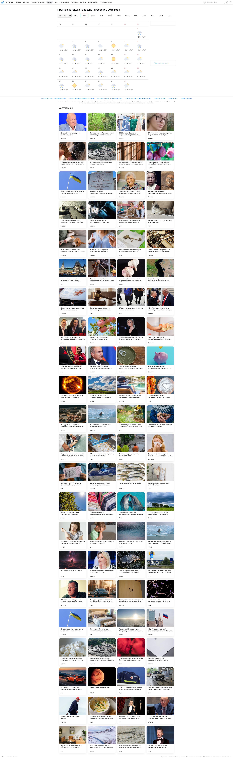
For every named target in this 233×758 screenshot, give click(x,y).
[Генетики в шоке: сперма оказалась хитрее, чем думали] (160, 593)
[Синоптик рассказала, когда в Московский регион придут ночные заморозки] (131, 564)
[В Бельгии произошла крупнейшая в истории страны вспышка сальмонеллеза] (160, 331)
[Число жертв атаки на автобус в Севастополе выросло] (72, 301)
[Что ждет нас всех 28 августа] (72, 564)
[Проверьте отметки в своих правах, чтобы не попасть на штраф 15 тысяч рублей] (72, 477)
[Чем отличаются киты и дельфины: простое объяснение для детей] (131, 506)
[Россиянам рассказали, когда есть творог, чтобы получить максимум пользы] (72, 652)
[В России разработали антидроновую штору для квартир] (160, 652)
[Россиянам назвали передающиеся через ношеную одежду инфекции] (102, 506)
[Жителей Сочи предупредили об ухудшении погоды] (131, 535)
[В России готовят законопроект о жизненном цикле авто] (102, 447)
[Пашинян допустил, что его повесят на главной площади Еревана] (102, 360)
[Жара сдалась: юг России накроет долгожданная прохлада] (102, 272)
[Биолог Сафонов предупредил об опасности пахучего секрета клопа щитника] (72, 535)
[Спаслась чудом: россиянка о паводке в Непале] (131, 447)
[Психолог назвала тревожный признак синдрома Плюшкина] (160, 243)
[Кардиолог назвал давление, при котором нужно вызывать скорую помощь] (72, 447)
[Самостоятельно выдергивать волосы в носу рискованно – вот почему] (160, 447)
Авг (135, 15)
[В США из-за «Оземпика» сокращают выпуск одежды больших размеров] (131, 126)
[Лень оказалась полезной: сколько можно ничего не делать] (72, 243)
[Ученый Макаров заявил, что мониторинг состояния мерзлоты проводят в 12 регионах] (102, 739)
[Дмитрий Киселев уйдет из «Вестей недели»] (72, 126)
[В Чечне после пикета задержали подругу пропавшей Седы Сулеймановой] (160, 126)
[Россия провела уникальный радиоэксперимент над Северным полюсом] (102, 418)
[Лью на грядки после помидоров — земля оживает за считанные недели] (131, 418)
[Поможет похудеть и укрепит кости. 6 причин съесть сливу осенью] (160, 156)
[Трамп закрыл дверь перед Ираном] (72, 710)
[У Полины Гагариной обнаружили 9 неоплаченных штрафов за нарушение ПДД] (131, 331)
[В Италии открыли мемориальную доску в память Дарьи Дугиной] (102, 185)
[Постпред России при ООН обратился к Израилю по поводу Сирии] (160, 710)
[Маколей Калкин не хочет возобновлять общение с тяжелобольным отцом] (160, 739)
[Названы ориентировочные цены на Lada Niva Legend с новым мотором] (160, 681)
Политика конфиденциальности (176, 756)
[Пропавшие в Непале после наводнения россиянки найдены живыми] (102, 652)
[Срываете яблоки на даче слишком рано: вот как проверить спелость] (102, 331)
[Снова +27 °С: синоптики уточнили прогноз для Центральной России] (72, 506)
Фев (84, 15)
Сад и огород (172, 98)
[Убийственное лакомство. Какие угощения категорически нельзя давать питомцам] (72, 156)
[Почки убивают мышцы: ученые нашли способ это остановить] (131, 681)
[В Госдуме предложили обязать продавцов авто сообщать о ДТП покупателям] (102, 593)
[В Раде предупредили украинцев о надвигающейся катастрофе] (72, 185)
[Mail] (2, 2)
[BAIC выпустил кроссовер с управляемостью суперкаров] (72, 681)
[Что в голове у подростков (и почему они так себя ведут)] (131, 214)
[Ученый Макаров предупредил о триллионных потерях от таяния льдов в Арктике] (160, 535)
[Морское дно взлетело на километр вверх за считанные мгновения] (102, 389)
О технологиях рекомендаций (194, 756)
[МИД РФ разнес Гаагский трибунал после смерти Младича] (160, 622)
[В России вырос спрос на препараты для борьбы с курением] (102, 243)
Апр (101, 15)
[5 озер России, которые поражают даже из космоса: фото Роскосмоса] (160, 272)
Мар (93, 15)
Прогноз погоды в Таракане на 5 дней (81, 98)
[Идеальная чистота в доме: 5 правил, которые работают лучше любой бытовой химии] (72, 739)
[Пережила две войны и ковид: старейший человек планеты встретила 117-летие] (131, 185)
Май (110, 15)
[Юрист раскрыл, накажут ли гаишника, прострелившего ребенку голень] (102, 301)
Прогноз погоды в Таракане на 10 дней (138, 98)
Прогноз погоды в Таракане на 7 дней (109, 98)
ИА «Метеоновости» (226, 756)
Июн (119, 15)
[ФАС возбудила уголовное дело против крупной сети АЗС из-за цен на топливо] (160, 564)
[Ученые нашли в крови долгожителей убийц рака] (102, 214)
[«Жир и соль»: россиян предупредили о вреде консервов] (131, 360)
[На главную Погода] (8, 2)
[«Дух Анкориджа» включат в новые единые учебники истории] (160, 301)
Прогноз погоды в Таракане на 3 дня (53, 98)
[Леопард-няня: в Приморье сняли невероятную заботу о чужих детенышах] (102, 126)
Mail (3, 756)
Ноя (161, 15)
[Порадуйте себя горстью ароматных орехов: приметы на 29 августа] (72, 418)
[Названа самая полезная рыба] (131, 477)
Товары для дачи (186, 98)
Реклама (15, 756)
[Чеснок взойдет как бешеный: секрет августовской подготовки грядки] (131, 272)
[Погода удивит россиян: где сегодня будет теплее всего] (160, 506)
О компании (9, 756)
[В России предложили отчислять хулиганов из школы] (131, 301)
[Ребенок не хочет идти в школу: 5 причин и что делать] (102, 535)
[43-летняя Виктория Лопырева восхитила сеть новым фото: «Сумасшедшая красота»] (131, 710)
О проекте (163, 756)
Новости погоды (159, 98)
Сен (144, 15)
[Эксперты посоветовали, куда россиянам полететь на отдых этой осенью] (131, 389)
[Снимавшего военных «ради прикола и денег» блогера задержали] (102, 477)
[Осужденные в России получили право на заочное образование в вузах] (131, 156)
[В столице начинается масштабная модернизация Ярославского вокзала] (72, 272)
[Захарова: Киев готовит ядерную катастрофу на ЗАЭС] (102, 564)
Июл (127, 15)
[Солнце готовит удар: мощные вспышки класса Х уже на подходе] (72, 389)
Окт (152, 15)
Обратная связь (207, 756)
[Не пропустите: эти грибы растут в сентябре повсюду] (160, 418)
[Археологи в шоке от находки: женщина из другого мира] (131, 243)
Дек (169, 15)
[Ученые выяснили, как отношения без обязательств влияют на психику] (131, 652)
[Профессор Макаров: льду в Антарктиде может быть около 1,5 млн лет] (131, 622)
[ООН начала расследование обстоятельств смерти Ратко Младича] (72, 593)
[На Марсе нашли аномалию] (102, 681)
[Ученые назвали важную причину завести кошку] (160, 214)
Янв (75, 15)
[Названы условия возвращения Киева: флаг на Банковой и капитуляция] (72, 622)
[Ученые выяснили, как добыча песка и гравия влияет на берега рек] (131, 739)
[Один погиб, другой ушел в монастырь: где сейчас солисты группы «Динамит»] (72, 331)
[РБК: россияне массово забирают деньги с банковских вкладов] (160, 360)
